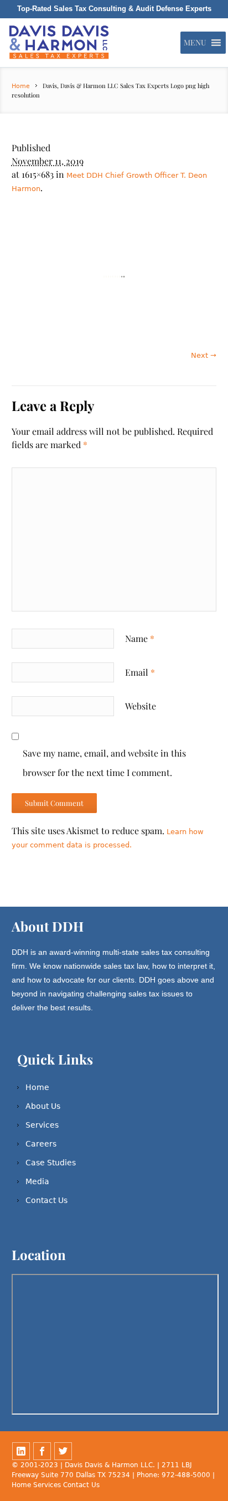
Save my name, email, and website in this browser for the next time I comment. (104, 762)
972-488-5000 (186, 1475)
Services (42, 1124)
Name (139, 638)
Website (140, 706)
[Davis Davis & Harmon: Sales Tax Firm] (60, 42)
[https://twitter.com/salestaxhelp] (63, 1451)
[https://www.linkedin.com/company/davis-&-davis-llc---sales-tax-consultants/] (21, 1451)
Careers (40, 1143)
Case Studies (50, 1162)
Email (140, 672)
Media (37, 1181)
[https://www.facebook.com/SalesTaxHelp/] (42, 1451)
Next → (203, 355)
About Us (42, 1106)
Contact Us (46, 1200)
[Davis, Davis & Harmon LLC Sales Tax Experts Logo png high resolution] (114, 277)
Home (21, 86)
